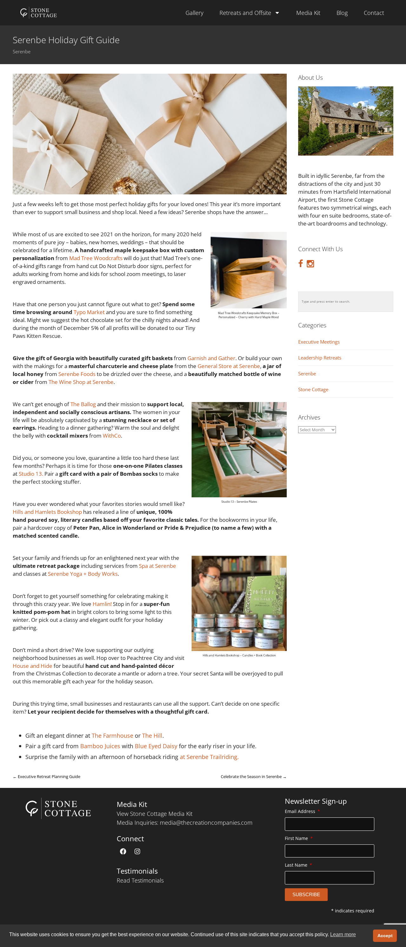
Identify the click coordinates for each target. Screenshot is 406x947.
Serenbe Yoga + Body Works (83, 573)
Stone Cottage (313, 389)
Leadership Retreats (319, 357)
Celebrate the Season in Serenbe (254, 776)
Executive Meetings (319, 342)
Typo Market (90, 312)
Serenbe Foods (76, 374)
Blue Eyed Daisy (156, 746)
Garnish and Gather (211, 358)
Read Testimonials (140, 880)
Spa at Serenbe (157, 565)
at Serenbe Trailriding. (209, 757)
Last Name (297, 865)
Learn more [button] (343, 934)
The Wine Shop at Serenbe (81, 382)
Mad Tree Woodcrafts (95, 258)
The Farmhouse (112, 735)
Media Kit (308, 13)
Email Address (301, 811)
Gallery (194, 13)
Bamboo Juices (100, 746)
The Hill (152, 735)
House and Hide (32, 665)
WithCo (112, 435)
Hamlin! (102, 604)
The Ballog (83, 404)
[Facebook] (123, 851)
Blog (342, 13)
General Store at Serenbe (229, 366)
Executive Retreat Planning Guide (46, 776)
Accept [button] (385, 935)
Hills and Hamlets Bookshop (47, 511)
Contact (374, 13)
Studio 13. (31, 473)
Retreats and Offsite (245, 13)
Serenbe (21, 52)
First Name (297, 838)
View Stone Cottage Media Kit (155, 813)
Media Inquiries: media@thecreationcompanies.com (184, 822)
